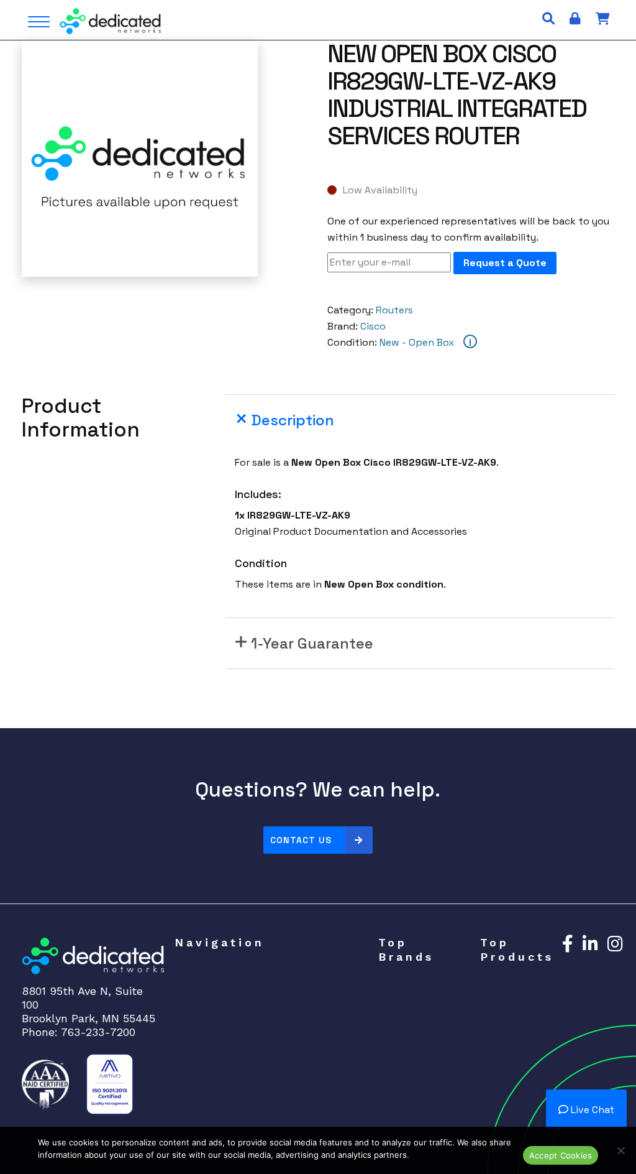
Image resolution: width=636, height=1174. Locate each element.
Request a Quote (505, 262)
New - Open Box (416, 342)
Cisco (373, 326)
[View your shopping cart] (602, 18)
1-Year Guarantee (312, 643)
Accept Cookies (561, 1155)
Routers (394, 310)
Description (292, 420)
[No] (620, 1150)
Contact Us (301, 840)
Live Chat (591, 1109)
